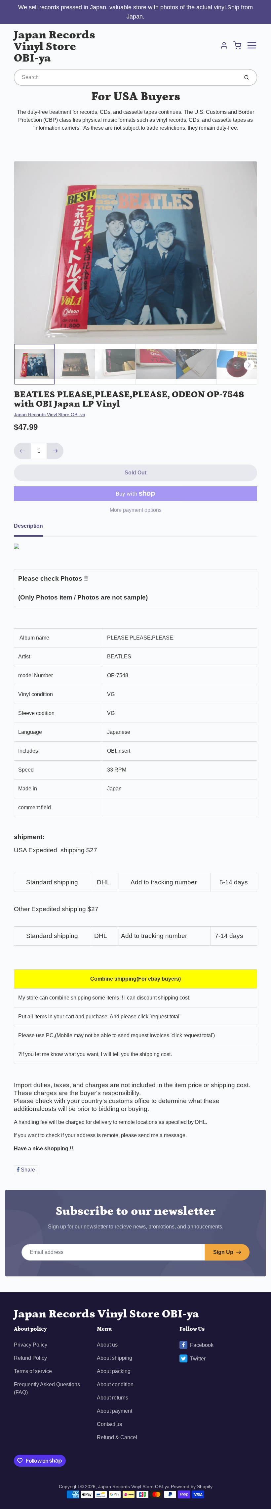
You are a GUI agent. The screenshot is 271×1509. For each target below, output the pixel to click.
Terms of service (33, 1371)
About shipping (114, 1358)
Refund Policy (30, 1358)
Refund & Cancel (117, 1437)
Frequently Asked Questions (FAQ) (47, 1388)
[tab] (32, 528)
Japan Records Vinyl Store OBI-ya (54, 46)
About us (107, 1345)
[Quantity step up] (55, 451)
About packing (114, 1371)
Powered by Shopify (192, 1486)
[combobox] (126, 77)
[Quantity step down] (22, 451)
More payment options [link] (136, 510)
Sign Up (223, 1252)
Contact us (109, 1424)
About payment (114, 1411)
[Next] (249, 365)
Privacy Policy (30, 1345)
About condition (115, 1384)
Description (28, 526)
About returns (112, 1397)
